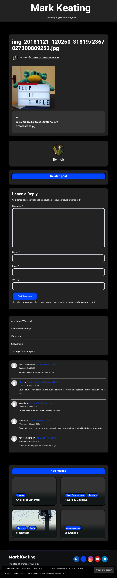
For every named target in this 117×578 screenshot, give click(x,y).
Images (20, 495)
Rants (32, 528)
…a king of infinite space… (24, 351)
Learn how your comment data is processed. (73, 302)
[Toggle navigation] (11, 11)
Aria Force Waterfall (21, 321)
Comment (17, 206)
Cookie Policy (58, 573)
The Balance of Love (45, 364)
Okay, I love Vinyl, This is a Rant (42, 382)
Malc (21, 382)
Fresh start (16, 336)
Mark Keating (61, 8)
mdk (25, 57)
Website (16, 280)
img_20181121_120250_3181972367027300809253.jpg (37, 124)
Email (15, 266)
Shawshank (17, 344)
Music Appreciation (75, 495)
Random (92, 495)
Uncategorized (73, 528)
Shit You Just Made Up (41, 403)
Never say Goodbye (21, 328)
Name (16, 252)
